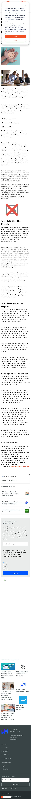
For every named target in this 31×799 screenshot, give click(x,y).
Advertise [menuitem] (5, 748)
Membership (6, 762)
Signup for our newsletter (9, 776)
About (4, 744)
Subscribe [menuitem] (5, 769)
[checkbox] (15, 566)
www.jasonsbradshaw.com (20, 466)
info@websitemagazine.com (16, 735)
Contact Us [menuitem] (5, 754)
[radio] (15, 563)
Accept (15, 36)
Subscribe (22, 1)
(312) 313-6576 (13, 739)
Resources (6, 758)
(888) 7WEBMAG (13, 737)
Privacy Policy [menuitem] (6, 794)
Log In (7, 1)
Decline (15, 40)
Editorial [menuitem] (5, 751)
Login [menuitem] (4, 766)
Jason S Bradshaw (9, 480)
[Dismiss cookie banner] (25, 6)
